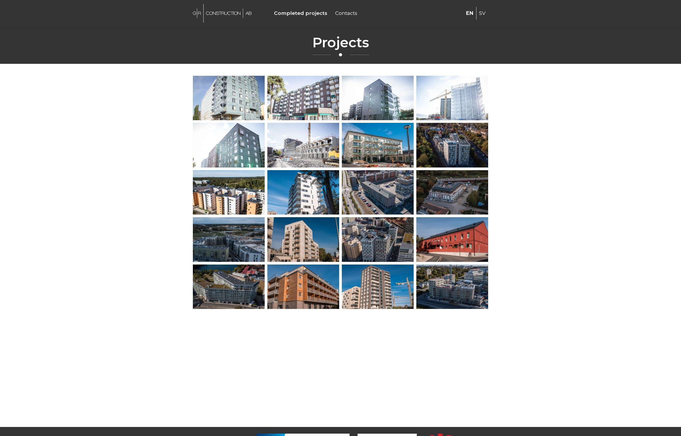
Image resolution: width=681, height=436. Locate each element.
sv (482, 13)
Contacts (346, 13)
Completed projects (300, 13)
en (470, 13)
